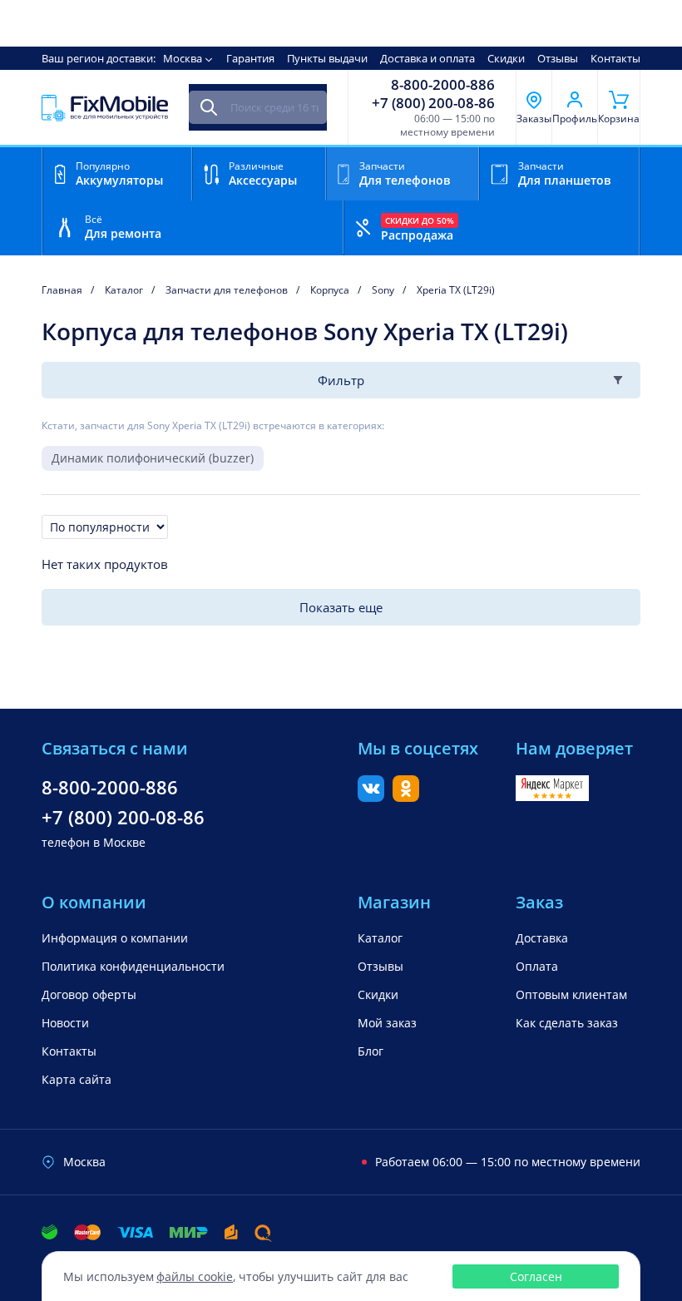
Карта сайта (76, 1079)
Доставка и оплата (427, 58)
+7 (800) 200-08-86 (433, 103)
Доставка (542, 938)
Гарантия (250, 58)
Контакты (615, 58)
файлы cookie (194, 1276)
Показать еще (341, 607)
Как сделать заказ (567, 1023)
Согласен (536, 1276)
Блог (370, 1051)
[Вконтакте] (371, 797)
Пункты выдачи (327, 58)
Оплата (537, 966)
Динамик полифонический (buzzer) (153, 458)
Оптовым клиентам (571, 994)
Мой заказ (387, 1023)
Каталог (380, 938)
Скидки (506, 58)
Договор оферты (89, 994)
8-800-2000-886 (443, 85)
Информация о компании (115, 938)
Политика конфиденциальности (133, 966)
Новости (65, 1023)
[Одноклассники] (406, 797)
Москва (182, 58)
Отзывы (557, 58)
